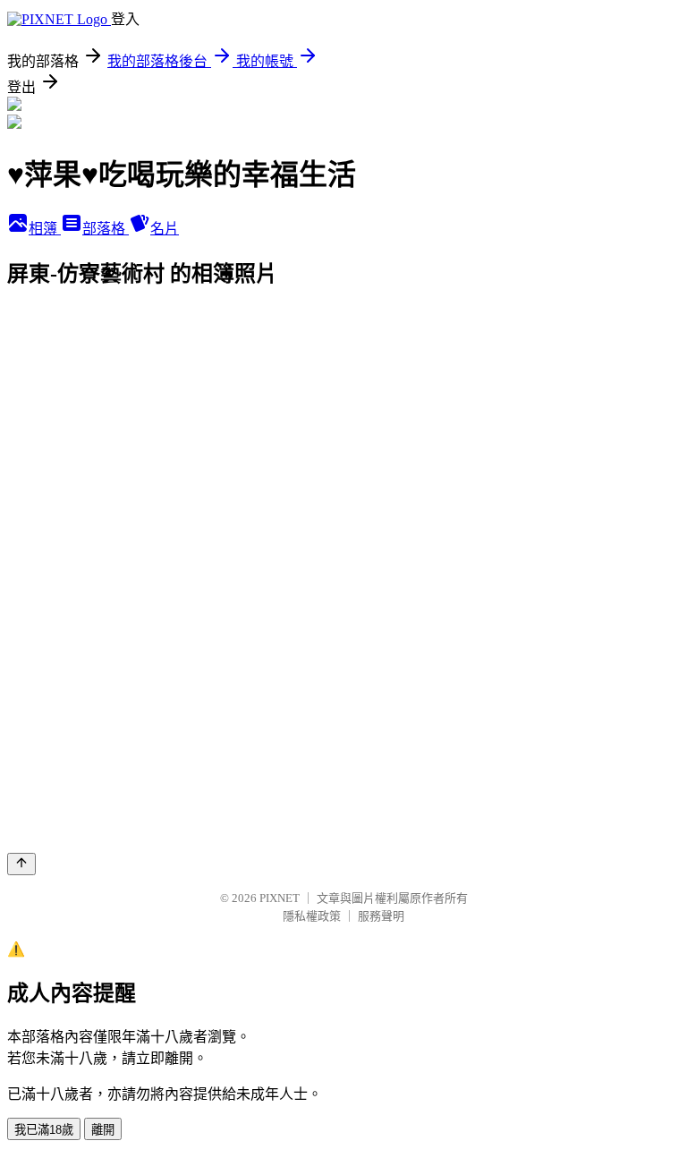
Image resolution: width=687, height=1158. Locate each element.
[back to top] (21, 864)
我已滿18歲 (43, 1130)
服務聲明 (381, 916)
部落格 (105, 228)
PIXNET (279, 898)
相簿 (45, 228)
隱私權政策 (312, 916)
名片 (164, 228)
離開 (102, 1130)
